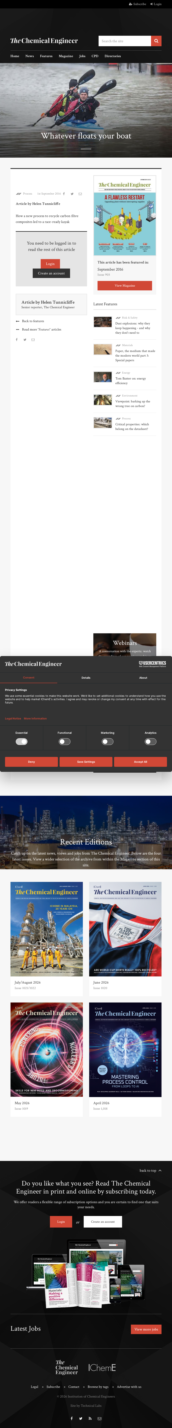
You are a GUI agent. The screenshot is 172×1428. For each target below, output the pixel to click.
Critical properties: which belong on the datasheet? (132, 426)
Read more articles (41, 329)
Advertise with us (129, 1387)
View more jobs (146, 1329)
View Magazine (125, 285)
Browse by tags (98, 1387)
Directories (113, 56)
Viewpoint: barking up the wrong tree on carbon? (132, 403)
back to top (148, 1170)
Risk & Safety (129, 317)
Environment (129, 395)
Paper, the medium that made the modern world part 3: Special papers (135, 355)
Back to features (33, 321)
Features (46, 56)
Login (158, 4)
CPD (95, 56)
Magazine (66, 56)
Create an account (51, 273)
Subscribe (139, 4)
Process (27, 193)
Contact (73, 1387)
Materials (127, 345)
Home (14, 56)
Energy (126, 372)
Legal (34, 1387)
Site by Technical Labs (86, 1405)
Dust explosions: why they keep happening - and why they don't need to (132, 328)
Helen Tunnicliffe (57, 302)
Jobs (82, 56)
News (29, 56)
